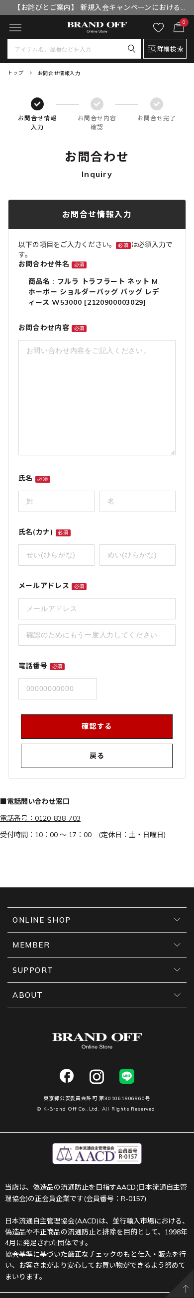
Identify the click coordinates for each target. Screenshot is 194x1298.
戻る (97, 755)
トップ (15, 73)
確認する (97, 726)
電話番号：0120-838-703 (40, 818)
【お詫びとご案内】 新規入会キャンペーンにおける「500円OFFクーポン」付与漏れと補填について (96, 9)
